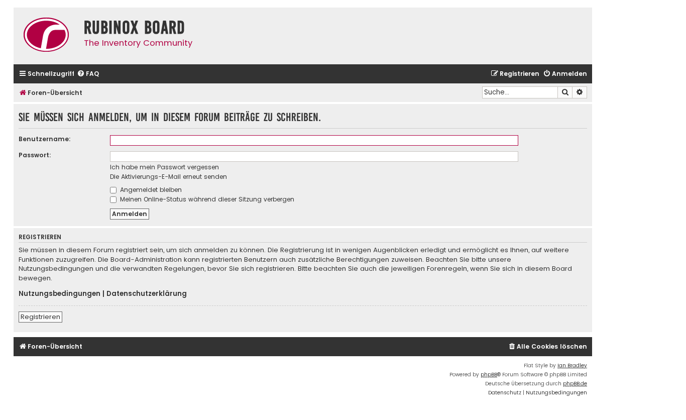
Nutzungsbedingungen (59, 293)
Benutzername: (45, 139)
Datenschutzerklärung (146, 293)
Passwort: (35, 155)
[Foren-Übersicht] (46, 36)
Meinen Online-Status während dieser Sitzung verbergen (206, 199)
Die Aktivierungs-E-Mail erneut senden (168, 176)
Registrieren (40, 317)
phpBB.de (575, 383)
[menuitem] (88, 74)
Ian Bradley (572, 365)
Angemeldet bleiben (150, 189)
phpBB (489, 374)
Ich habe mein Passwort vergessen (164, 167)
